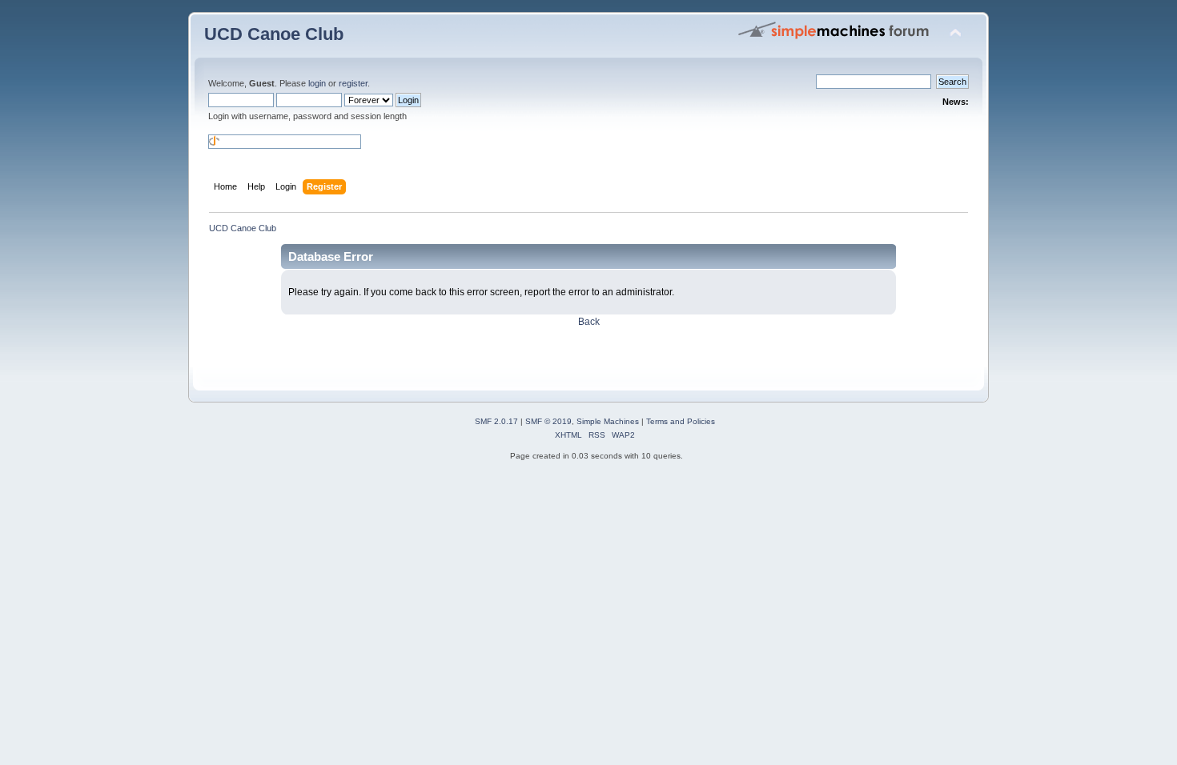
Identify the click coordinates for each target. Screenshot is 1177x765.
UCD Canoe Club (273, 34)
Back (589, 321)
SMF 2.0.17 (496, 421)
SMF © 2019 (548, 421)
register (353, 83)
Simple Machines (607, 421)
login (317, 83)
